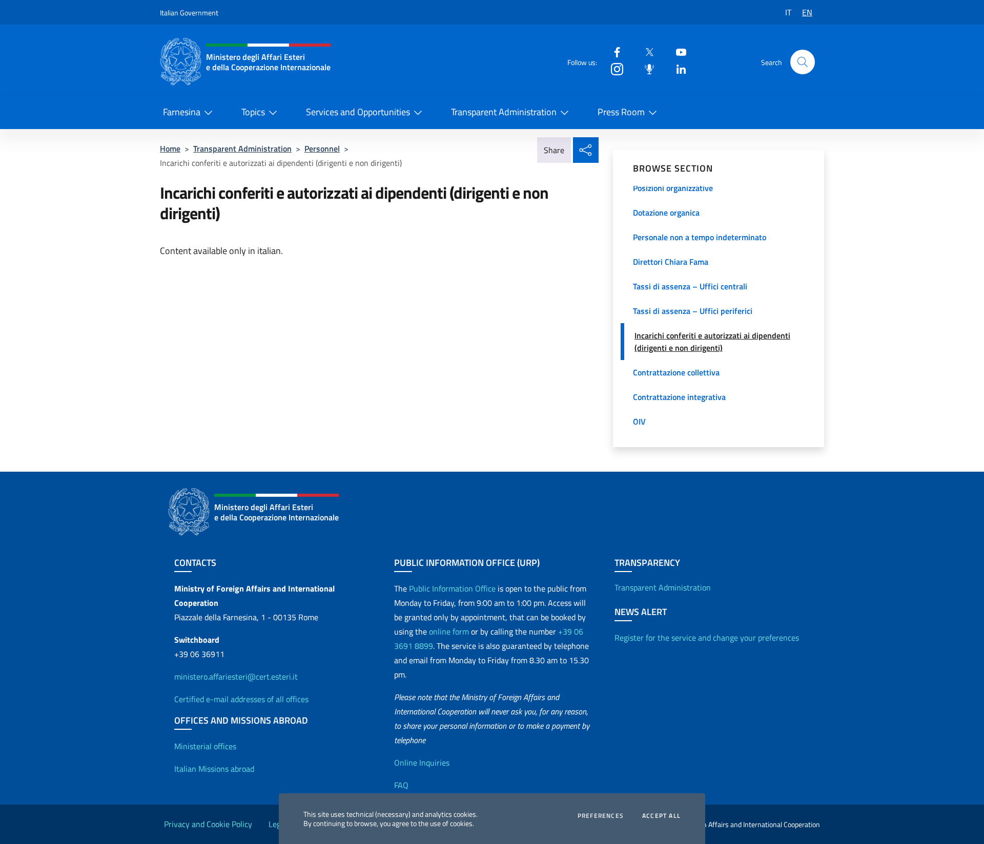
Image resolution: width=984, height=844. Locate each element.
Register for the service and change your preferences (706, 637)
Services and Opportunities (358, 112)
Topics (253, 112)
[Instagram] (613, 68)
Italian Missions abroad (214, 769)
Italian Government (189, 12)
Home (170, 148)
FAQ (401, 785)
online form (449, 631)
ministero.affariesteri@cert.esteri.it (236, 676)
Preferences (601, 816)
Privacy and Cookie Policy (208, 824)
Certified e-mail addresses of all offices (241, 699)
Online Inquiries (421, 762)
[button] (802, 62)
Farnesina (181, 112)
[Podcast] (645, 68)
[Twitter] (645, 51)
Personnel (322, 148)
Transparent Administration (504, 112)
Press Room (621, 112)
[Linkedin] (677, 68)
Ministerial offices (205, 746)
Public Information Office (452, 588)
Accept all (661, 816)
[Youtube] (677, 51)
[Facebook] (613, 51)
